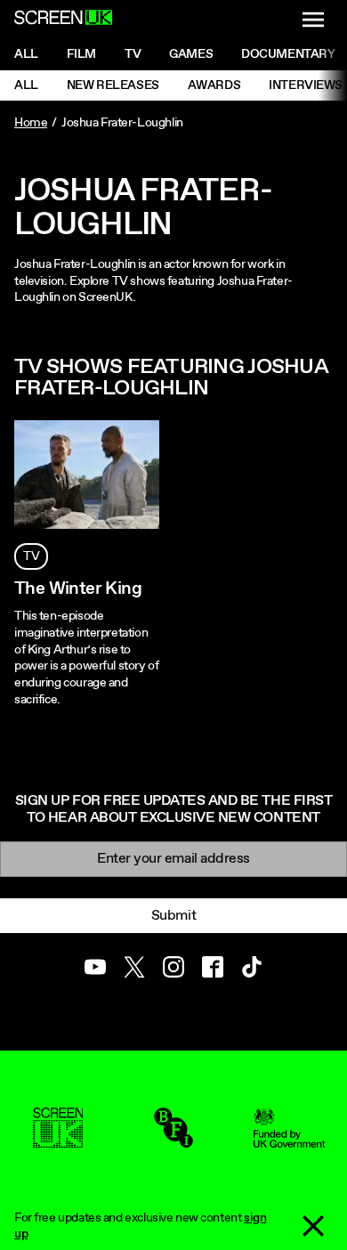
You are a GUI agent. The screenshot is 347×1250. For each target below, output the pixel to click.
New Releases (113, 85)
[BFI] (173, 1140)
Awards (214, 85)
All (26, 54)
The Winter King (77, 589)
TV (31, 556)
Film (81, 54)
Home (30, 123)
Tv (133, 54)
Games (191, 54)
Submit (173, 915)
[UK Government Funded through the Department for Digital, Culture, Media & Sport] (289, 1140)
